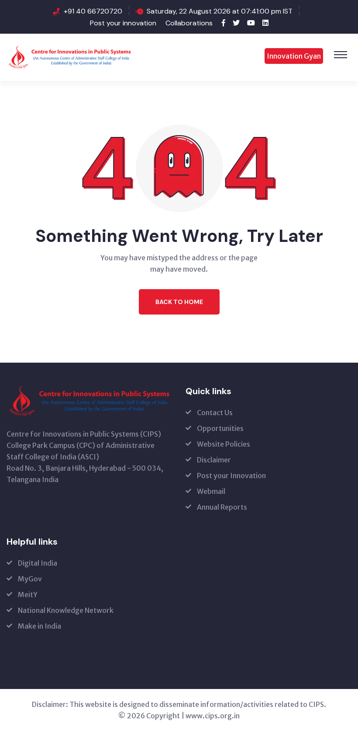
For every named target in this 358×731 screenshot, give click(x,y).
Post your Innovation (231, 475)
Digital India (37, 563)
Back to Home (179, 302)
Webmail (211, 491)
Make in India (39, 626)
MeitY (28, 594)
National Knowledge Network (66, 610)
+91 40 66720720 (94, 11)
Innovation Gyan (294, 56)
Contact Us (215, 412)
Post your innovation (123, 23)
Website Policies (223, 444)
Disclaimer (214, 459)
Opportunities (220, 428)
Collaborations (189, 23)
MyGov (30, 578)
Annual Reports (222, 507)
